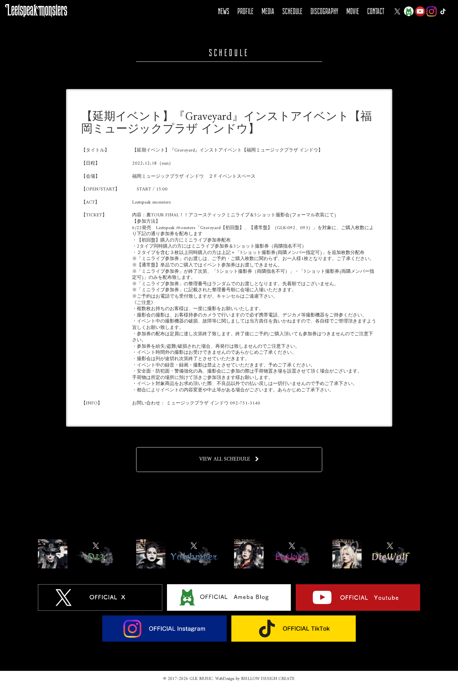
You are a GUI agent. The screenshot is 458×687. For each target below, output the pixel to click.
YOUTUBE (420, 11)
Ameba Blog (409, 11)
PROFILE (245, 11)
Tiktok (443, 11)
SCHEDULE (292, 11)
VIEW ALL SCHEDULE (224, 459)
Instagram (431, 11)
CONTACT (375, 11)
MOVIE (352, 11)
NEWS (223, 11)
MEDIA (268, 11)
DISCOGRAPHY (324, 11)
